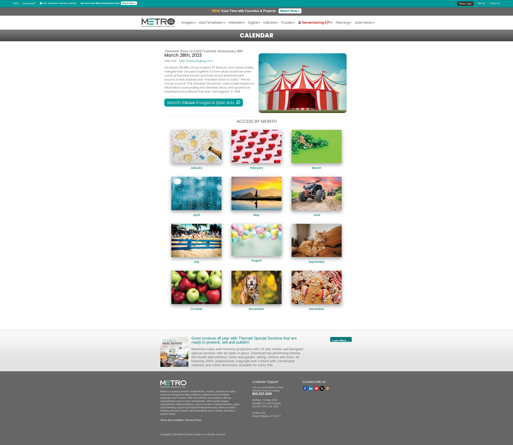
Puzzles (287, 22)
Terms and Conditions (172, 420)
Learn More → (341, 340)
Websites (235, 22)
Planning (342, 22)
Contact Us (494, 3)
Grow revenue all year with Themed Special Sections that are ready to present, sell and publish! (244, 340)
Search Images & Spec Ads (201, 102)
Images (187, 22)
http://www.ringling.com (196, 61)
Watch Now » (129, 3)
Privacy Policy (193, 420)
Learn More (363, 22)
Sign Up (481, 3)
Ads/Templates (211, 22)
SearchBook (29, 3)
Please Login (465, 3)
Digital (253, 22)
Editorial (270, 22)
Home (16, 3)
